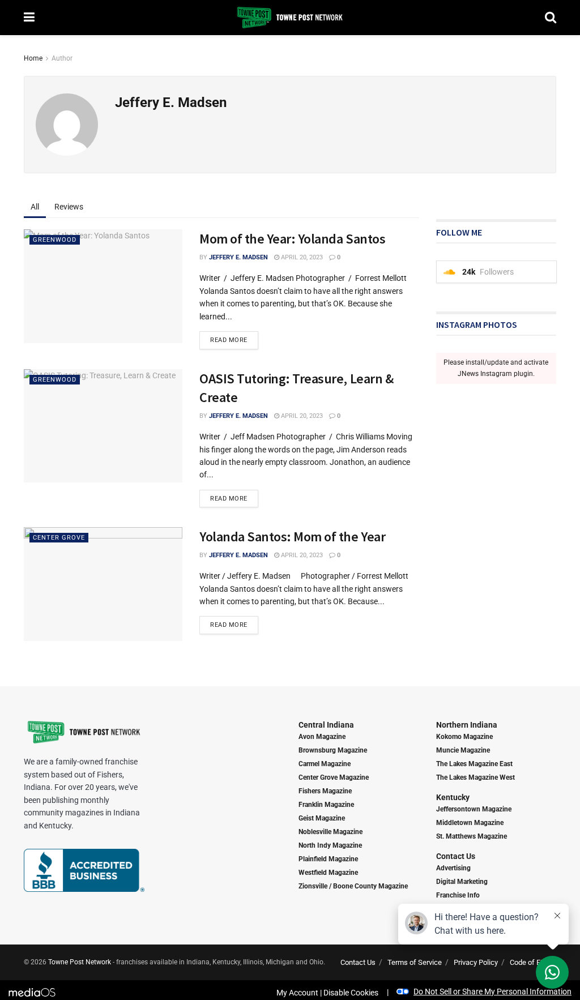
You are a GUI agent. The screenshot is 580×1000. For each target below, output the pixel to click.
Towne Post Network (79, 962)
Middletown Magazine (470, 823)
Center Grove (59, 537)
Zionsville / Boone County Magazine (353, 886)
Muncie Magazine (463, 750)
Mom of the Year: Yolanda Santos (292, 238)
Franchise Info (458, 895)
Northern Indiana (466, 724)
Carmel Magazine (324, 764)
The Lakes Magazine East (474, 764)
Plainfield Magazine (328, 859)
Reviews (68, 206)
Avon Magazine (322, 737)
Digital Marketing (462, 882)
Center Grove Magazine (333, 777)
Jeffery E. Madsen (238, 257)
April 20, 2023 (301, 257)
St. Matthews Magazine (471, 836)
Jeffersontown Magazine (473, 809)
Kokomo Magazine (464, 737)
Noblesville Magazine (330, 832)
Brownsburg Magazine (332, 750)
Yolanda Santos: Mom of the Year (292, 536)
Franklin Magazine (326, 805)
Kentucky (453, 797)
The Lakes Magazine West (475, 777)
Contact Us (455, 856)
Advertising (453, 868)
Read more (229, 340)
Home (33, 58)
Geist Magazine (321, 818)
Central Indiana (326, 724)
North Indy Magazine (330, 845)
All (35, 206)
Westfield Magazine (328, 873)
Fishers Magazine (325, 791)
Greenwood (54, 239)
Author (62, 58)
